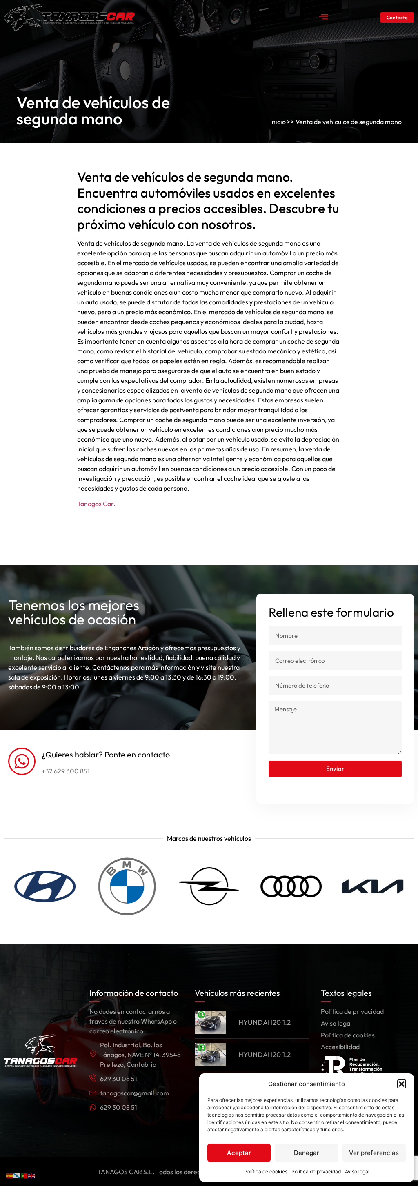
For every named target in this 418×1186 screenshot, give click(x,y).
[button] (402, 1084)
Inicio (278, 122)
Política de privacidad (316, 1171)
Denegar (306, 1153)
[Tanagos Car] (69, 17)
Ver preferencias (374, 1153)
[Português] (24, 1175)
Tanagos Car (95, 504)
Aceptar (239, 1153)
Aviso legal (357, 1171)
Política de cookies (265, 1171)
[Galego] (17, 1175)
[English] (32, 1175)
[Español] (9, 1175)
